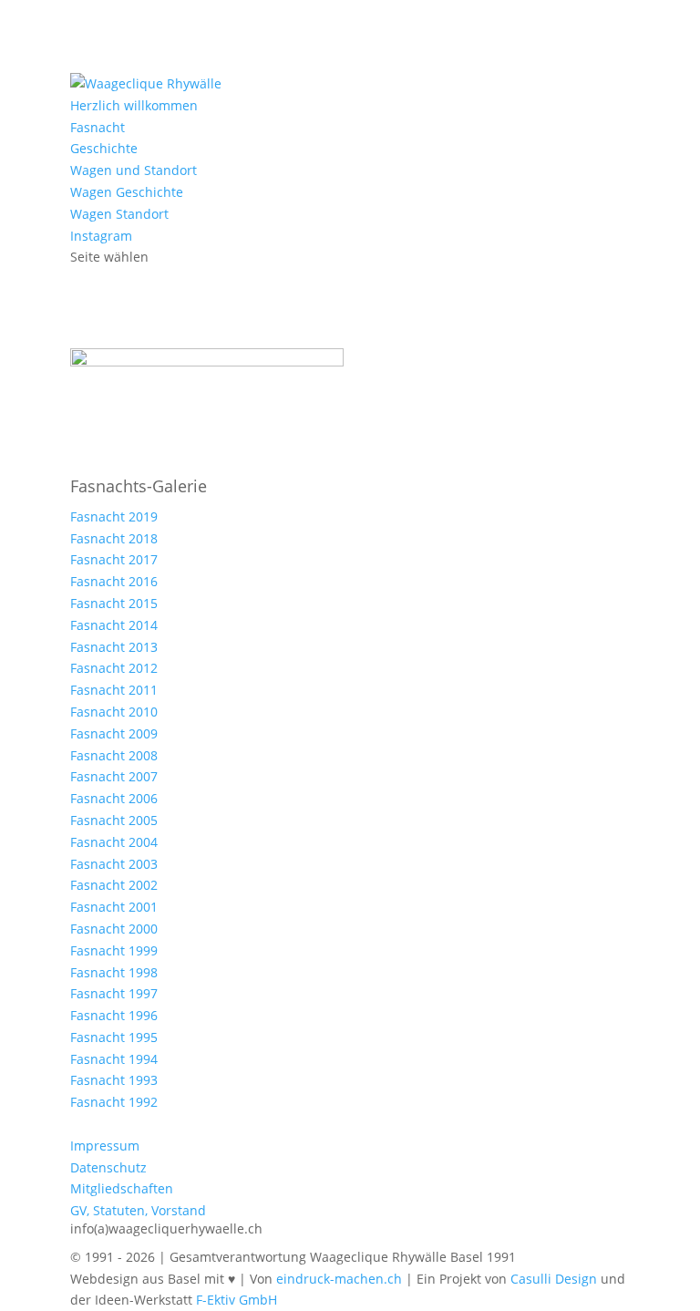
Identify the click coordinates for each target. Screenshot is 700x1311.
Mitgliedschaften (121, 1188)
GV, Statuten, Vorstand (138, 1210)
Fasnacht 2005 (114, 820)
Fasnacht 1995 (114, 1037)
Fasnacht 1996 (114, 1015)
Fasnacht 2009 (114, 733)
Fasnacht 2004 (114, 842)
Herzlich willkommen (134, 105)
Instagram (101, 235)
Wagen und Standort (133, 170)
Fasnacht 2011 (114, 689)
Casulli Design (553, 1278)
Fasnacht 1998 (114, 972)
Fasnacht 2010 (114, 711)
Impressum (104, 1145)
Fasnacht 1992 (114, 1101)
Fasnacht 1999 (114, 950)
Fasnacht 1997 (114, 993)
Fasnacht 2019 (114, 516)
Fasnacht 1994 (114, 1059)
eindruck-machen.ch (339, 1278)
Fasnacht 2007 (114, 776)
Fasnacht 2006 (114, 798)
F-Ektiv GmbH (236, 1299)
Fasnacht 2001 (114, 906)
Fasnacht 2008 (114, 755)
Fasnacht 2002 (114, 884)
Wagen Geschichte (126, 192)
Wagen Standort (119, 213)
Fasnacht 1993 (114, 1080)
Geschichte (104, 148)
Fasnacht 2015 (114, 603)
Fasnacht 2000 (114, 928)
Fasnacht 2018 (114, 538)
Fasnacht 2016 (114, 581)
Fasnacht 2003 (114, 863)
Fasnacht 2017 (114, 559)
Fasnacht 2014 (114, 625)
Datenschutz (108, 1167)
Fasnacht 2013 (114, 647)
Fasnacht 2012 (114, 667)
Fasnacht (97, 127)
